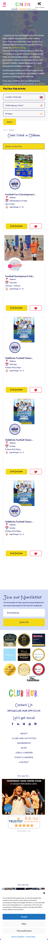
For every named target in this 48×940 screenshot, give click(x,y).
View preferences (24, 931)
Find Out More (16, 226)
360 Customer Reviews (31, 821)
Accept (24, 916)
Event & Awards (24, 757)
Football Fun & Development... (20, 194)
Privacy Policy (30, 936)
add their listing (18, 47)
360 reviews (32, 9)
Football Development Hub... (20, 276)
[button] (44, 893)
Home (5, 130)
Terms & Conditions (18, 936)
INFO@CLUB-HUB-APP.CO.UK (24, 710)
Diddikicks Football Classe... (19, 358)
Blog (24, 748)
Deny (24, 924)
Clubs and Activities (24, 738)
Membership (24, 743)
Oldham (12, 197)
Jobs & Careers (24, 752)
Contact (24, 762)
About (24, 733)
